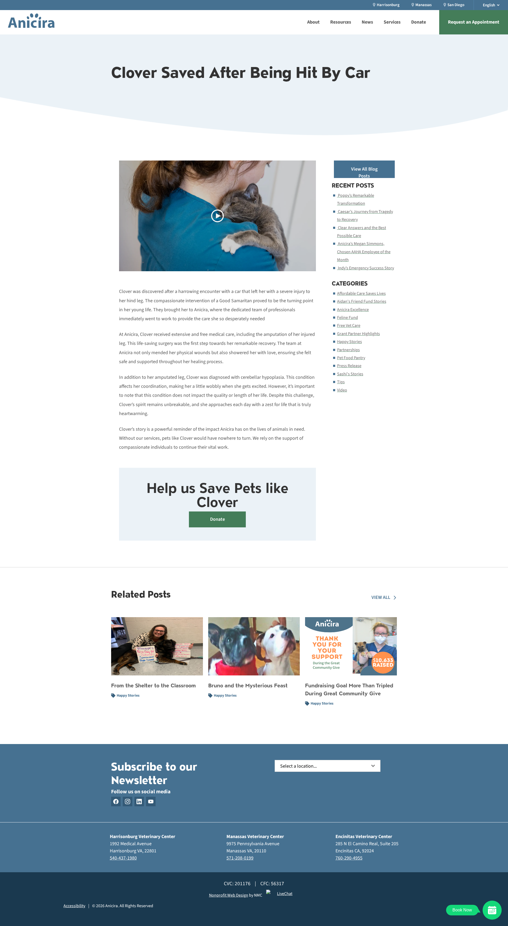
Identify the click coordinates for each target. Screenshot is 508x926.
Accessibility (74, 906)
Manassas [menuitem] (423, 5)
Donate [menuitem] (418, 22)
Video (342, 390)
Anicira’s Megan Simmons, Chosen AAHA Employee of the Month (364, 252)
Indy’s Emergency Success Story (366, 268)
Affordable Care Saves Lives (361, 293)
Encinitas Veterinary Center (363, 836)
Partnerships (348, 350)
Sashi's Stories (350, 374)
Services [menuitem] (392, 22)
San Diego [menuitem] (455, 5)
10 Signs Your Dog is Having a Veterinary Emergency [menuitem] (290, 3)
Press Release (349, 366)
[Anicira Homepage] (31, 22)
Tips (341, 382)
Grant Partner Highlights (358, 334)
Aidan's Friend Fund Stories (361, 301)
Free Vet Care (348, 325)
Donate (217, 519)
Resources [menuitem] (340, 22)
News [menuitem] (367, 22)
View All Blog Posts (364, 172)
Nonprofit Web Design (228, 895)
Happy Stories (349, 342)
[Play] (217, 216)
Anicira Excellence (353, 310)
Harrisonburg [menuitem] (388, 5)
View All (380, 597)
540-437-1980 (123, 858)
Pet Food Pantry (351, 358)
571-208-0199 (239, 858)
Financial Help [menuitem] (244, 3)
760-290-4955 (348, 858)
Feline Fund (347, 317)
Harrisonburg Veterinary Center (142, 836)
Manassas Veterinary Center (255, 836)
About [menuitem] (313, 22)
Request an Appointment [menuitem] (473, 22)
